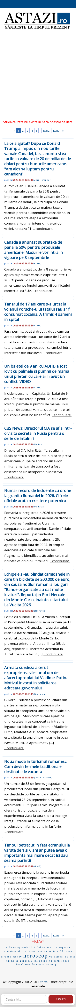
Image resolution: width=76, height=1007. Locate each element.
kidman (11, 947)
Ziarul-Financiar (42, 179)
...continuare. (43, 228)
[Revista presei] (37, 29)
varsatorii (56, 956)
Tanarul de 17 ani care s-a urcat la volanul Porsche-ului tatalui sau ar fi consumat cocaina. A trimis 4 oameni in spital (38, 311)
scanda (34, 951)
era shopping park (47, 960)
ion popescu (61, 947)
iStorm (43, 982)
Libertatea (39, 610)
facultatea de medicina (32, 964)
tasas (68, 951)
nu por (55, 964)
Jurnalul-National (42, 777)
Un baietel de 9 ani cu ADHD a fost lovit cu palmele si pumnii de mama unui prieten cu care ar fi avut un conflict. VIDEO (36, 373)
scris (52, 951)
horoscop (35, 956)
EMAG (38, 941)
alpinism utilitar (16, 951)
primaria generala (19, 960)
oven (44, 951)
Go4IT (37, 866)
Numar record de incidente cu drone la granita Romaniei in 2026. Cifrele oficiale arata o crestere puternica (37, 495)
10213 (56, 130)
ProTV (37, 263)
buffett (70, 956)
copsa (65, 960)
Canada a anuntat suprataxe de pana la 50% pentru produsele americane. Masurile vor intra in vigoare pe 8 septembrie (33, 249)
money (17, 956)
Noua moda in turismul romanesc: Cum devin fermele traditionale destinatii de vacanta (35, 766)
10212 (46, 130)
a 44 (60, 951)
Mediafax (39, 444)
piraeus (6, 956)
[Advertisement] (38, 75)
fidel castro (42, 947)
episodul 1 (25, 947)
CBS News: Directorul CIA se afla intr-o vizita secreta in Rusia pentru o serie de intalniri (38, 433)
